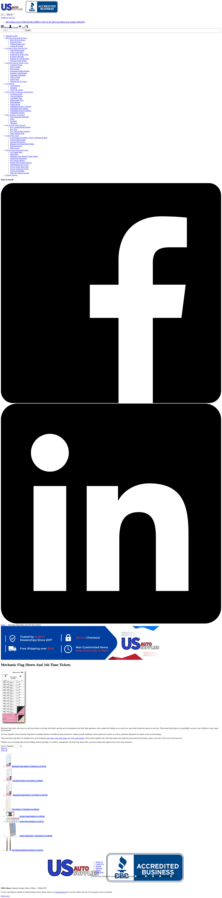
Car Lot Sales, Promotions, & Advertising (19, 92)
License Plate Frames (18, 140)
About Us (99, 862)
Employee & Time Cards (19, 54)
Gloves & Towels (16, 46)
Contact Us (100, 864)
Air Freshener (15, 86)
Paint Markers (15, 102)
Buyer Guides (15, 67)
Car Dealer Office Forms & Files (16, 48)
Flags (12, 119)
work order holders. (78, 738)
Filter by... (4, 748)
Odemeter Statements (18, 75)
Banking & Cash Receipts (19, 59)
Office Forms (15, 77)
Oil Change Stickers (17, 161)
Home (3, 625)
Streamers (13, 123)
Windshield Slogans (17, 113)
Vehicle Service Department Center (17, 150)
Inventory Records (17, 57)
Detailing (13, 88)
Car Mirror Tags (16, 98)
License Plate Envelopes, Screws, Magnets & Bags (28, 138)
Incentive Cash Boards (18, 73)
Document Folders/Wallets (19, 71)
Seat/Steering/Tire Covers (19, 165)
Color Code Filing (16, 52)
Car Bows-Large (16, 94)
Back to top (5, 896)
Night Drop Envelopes (18, 158)
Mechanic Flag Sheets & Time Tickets (24, 156)
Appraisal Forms (16, 65)
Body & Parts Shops (17, 40)
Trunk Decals (15, 104)
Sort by (3, 746)
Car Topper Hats (16, 152)
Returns (98, 866)
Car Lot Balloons (16, 96)
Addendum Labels (11, 36)
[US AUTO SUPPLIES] (30, 7)
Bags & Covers (15, 42)
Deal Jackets (14, 69)
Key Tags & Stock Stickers (20, 131)
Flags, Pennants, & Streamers (15, 115)
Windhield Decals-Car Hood (20, 106)
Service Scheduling (17, 171)
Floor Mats (14, 154)
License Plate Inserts (17, 142)
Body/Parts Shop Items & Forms (16, 38)
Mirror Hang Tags (16, 100)
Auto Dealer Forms (17, 50)
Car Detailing (10, 84)
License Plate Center (12, 136)
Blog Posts (99, 872)
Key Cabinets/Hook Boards (20, 127)
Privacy (98, 870)
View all (4, 750)
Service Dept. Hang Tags (19, 167)
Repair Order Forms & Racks (21, 163)
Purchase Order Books (18, 61)
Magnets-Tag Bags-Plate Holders (22, 144)
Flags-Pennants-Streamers (19, 117)
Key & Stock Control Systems (15, 125)
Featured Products (11, 175)
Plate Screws (15, 148)
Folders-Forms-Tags (17, 44)
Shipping (99, 868)
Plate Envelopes (16, 146)
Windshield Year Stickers (19, 109)
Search (28, 30)
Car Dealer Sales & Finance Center (17, 63)
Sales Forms (14, 79)
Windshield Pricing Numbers (20, 111)
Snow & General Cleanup (19, 173)
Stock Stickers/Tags (17, 133)
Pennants (13, 121)
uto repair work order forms (57, 738)
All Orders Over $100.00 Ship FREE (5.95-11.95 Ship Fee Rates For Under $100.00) (45, 22)
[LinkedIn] (111, 623)
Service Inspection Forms (19, 169)
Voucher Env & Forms (18, 81)
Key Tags (13, 129)
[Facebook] (111, 402)
